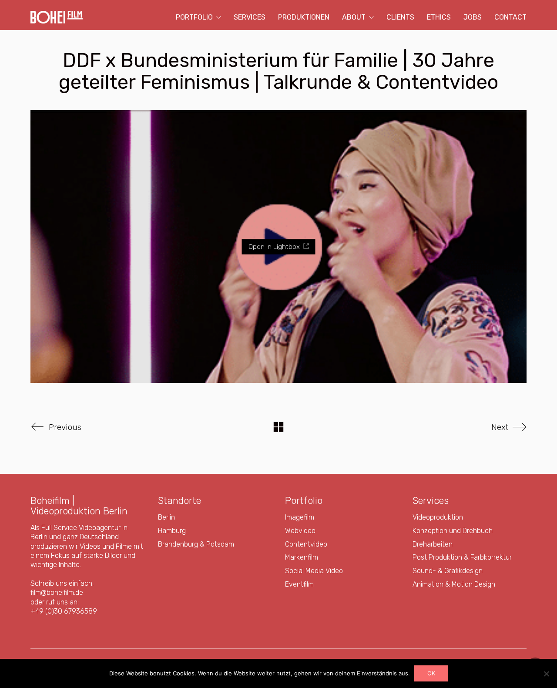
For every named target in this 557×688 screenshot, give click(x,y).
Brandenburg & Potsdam (196, 544)
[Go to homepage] (56, 17)
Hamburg (172, 531)
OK (431, 673)
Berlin (166, 517)
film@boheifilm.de (56, 592)
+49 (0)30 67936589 (63, 611)
